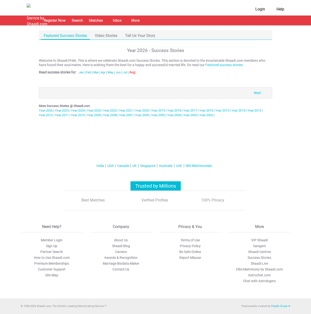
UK (134, 166)
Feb (88, 72)
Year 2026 (46, 110)
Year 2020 (142, 110)
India (100, 166)
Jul (125, 72)
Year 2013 (254, 110)
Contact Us (120, 269)
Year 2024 (78, 110)
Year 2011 (62, 115)
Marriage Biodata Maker (121, 263)
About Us (121, 240)
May (110, 72)
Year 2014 (238, 110)
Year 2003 (190, 115)
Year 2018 (174, 110)
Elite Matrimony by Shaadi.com (259, 269)
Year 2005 (158, 115)
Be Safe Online (190, 252)
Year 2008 (110, 115)
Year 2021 (126, 110)
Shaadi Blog (121, 246)
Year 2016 (206, 110)
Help (280, 9)
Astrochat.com (259, 275)
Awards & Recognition (121, 258)
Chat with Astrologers (259, 281)
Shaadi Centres (259, 252)
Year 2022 (110, 110)
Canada (123, 166)
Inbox (117, 20)
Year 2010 (78, 115)
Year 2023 (94, 110)
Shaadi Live (259, 263)
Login (260, 9)
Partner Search (51, 252)
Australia (166, 166)
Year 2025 (62, 110)
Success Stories (259, 258)
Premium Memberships (51, 263)
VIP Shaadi (259, 240)
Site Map (51, 275)
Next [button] (257, 93)
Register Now (55, 20)
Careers (121, 252)
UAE (179, 166)
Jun (118, 72)
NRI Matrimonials (199, 166)
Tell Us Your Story (140, 35)
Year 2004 (174, 115)
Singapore (148, 166)
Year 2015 (222, 110)
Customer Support (52, 269)
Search (77, 20)
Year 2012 (46, 115)
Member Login (51, 240)
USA (110, 166)
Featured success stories (224, 65)
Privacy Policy (190, 246)
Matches (96, 20)
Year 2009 (94, 115)
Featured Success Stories (65, 35)
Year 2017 (190, 110)
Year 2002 (206, 115)
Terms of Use (190, 240)
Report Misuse (190, 258)
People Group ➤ (280, 306)
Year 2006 (142, 115)
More (135, 20)
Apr (103, 72)
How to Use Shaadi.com (52, 258)
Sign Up (51, 246)
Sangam (259, 246)
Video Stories (106, 35)
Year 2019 (158, 110)
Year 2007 (126, 115)
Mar (96, 72)
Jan (81, 72)
